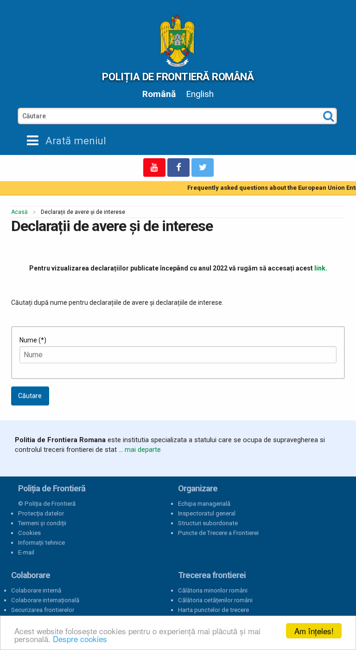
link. (320, 268)
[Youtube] (154, 167)
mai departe (143, 449)
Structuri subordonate (208, 523)
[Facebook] (178, 167)
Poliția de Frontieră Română (178, 77)
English (200, 94)
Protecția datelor (41, 513)
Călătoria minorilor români (213, 590)
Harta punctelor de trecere (213, 609)
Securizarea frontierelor (42, 609)
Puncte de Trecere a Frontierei (218, 532)
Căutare (30, 396)
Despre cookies (80, 638)
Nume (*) (32, 340)
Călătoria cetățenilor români (215, 600)
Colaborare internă (36, 590)
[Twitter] (202, 167)
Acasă (19, 212)
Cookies (29, 532)
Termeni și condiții (42, 523)
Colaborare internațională (45, 600)
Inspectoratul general (206, 513)
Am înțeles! (314, 631)
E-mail (26, 552)
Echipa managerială (204, 503)
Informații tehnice (41, 542)
